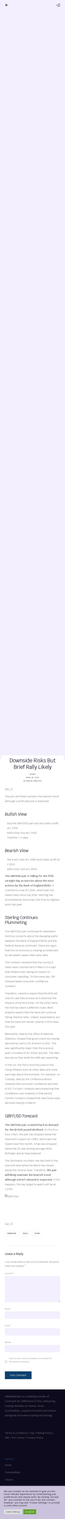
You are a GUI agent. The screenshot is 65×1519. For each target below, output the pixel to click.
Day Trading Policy (41, 1433)
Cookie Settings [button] (13, 1511)
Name (8, 1309)
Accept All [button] (29, 1511)
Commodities (12, 1472)
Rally (25, 1233)
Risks (37, 1233)
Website (8, 1342)
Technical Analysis (32, 781)
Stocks (9, 1479)
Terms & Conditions (16, 1433)
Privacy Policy (35, 1437)
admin (32, 774)
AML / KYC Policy (14, 1437)
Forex (8, 1465)
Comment (9, 1273)
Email (8, 1326)
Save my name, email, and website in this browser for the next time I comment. (30, 1360)
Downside (11, 1233)
